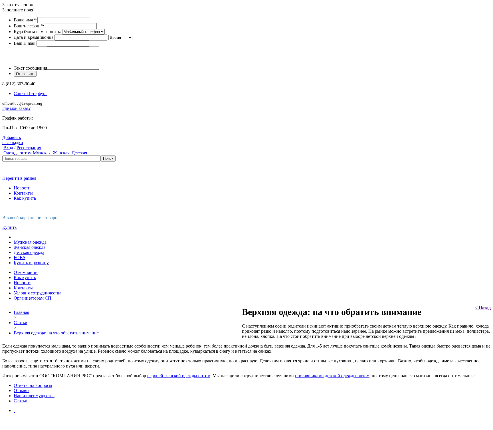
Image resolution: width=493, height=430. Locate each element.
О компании (26, 272)
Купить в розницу (31, 262)
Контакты (23, 193)
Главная (21, 312)
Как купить (25, 198)
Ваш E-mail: (25, 43)
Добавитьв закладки (12, 140)
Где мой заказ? (16, 108)
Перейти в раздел (19, 178)
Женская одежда (29, 247)
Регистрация (29, 147)
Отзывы (21, 390)
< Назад (483, 307)
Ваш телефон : (29, 25)
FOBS (19, 257)
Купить (9, 227)
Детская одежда (29, 252)
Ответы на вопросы (33, 385)
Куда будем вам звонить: (37, 31)
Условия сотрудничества (37, 292)
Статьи (20, 322)
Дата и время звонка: (34, 37)
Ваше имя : (25, 19)
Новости (22, 187)
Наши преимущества (34, 395)
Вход (8, 147)
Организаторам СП (32, 298)
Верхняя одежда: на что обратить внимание (56, 332)
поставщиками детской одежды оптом (332, 375)
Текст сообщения (30, 68)
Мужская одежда (30, 242)
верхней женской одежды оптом (178, 375)
